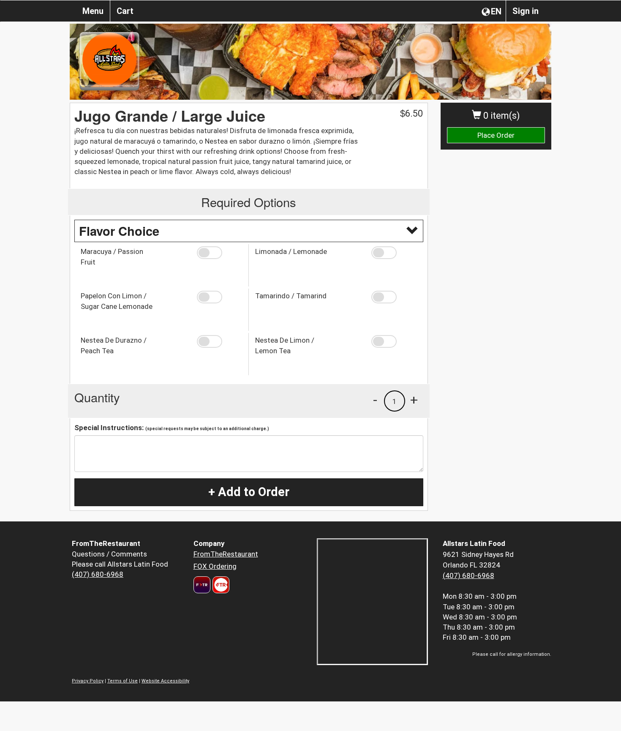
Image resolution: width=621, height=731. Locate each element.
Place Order (496, 135)
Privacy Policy (88, 681)
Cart (125, 11)
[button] (219, 252)
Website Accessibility (165, 681)
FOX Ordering (215, 566)
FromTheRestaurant (225, 554)
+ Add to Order (248, 492)
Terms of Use (122, 681)
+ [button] (414, 400)
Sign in (525, 11)
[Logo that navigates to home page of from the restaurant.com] (201, 584)
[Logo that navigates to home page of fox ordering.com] (219, 584)
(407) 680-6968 (97, 574)
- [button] (375, 400)
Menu (93, 11)
